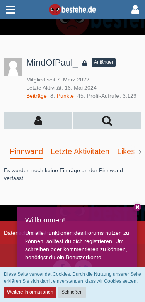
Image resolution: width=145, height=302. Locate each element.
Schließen (72, 292)
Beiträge (36, 96)
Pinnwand (26, 151)
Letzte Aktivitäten (80, 151)
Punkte (65, 96)
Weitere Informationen (30, 292)
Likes (126, 151)
